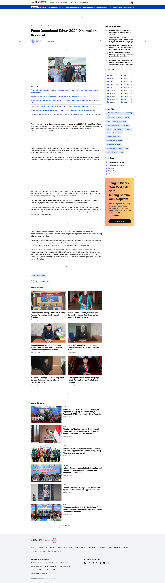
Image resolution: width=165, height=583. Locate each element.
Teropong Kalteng (50, 566)
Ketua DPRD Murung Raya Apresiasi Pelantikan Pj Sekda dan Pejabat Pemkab (58, 96)
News (64, 406)
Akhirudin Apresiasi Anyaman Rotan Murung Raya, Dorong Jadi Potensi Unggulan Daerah (62, 106)
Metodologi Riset (80, 547)
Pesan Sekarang (120, 221)
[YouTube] (104, 563)
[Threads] (93, 563)
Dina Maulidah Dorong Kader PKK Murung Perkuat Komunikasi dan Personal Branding (48, 315)
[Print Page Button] (100, 41)
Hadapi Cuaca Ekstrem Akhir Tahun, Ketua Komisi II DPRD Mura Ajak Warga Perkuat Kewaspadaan (66, 114)
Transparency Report (54, 551)
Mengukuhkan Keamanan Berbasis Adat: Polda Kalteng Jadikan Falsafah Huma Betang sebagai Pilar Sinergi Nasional (82, 509)
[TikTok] (100, 563)
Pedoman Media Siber (65, 547)
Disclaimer (102, 547)
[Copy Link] (47, 281)
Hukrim (65, 465)
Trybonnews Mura (64, 566)
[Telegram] (43, 281)
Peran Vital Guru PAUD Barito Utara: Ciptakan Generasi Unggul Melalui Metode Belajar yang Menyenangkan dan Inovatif (82, 451)
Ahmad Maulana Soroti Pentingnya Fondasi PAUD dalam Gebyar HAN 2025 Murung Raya (121, 40)
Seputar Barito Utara (51, 563)
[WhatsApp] (32, 281)
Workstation (92, 547)
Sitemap (42, 551)
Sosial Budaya (83, 3)
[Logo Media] (37, 540)
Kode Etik (34, 551)
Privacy (125, 547)
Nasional (58, 3)
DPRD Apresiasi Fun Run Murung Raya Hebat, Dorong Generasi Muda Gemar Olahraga (83, 380)
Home (52, 3)
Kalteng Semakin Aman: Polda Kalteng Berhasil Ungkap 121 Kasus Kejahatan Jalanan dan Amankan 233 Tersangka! (82, 470)
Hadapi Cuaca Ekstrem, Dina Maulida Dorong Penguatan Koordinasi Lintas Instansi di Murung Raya (83, 315)
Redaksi (52, 547)
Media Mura (64, 563)
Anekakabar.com (36, 563)
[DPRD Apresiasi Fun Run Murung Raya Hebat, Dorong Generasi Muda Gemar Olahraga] (85, 365)
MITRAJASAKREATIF (41, 578)
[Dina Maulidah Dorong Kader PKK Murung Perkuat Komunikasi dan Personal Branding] (48, 300)
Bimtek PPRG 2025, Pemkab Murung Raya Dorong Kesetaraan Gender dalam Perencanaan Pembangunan (121, 55)
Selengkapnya (65, 526)
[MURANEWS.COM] (39, 2)
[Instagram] (89, 563)
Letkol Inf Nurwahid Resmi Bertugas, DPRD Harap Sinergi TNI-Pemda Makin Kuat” (83, 347)
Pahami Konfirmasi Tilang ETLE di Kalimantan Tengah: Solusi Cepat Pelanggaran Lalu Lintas (82, 489)
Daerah (65, 3)
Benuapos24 (51, 570)
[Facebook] (36, 281)
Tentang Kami (42, 547)
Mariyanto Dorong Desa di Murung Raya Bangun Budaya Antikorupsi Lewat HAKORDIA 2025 (47, 380)
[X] (40, 281)
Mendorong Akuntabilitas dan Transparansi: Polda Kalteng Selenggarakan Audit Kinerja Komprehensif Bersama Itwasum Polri (118, 7)
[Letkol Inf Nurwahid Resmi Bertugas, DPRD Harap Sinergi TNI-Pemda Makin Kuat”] (85, 333)
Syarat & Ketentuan (114, 547)
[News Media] (55, 540)
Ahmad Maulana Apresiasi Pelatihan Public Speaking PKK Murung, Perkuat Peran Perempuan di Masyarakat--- (64, 91)
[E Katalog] (48, 540)
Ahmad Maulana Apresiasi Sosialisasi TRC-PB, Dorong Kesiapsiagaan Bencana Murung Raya (63, 110)
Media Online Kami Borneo (39, 573)
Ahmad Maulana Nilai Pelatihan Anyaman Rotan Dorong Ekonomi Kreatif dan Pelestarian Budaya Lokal (65, 101)
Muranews (61, 570)
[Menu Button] (132, 3)
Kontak (33, 547)
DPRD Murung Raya (38, 275)
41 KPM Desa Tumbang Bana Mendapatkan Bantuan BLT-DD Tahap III (120, 32)
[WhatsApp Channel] (108, 563)
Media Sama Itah (36, 566)
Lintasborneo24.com (37, 570)
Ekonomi (73, 3)
